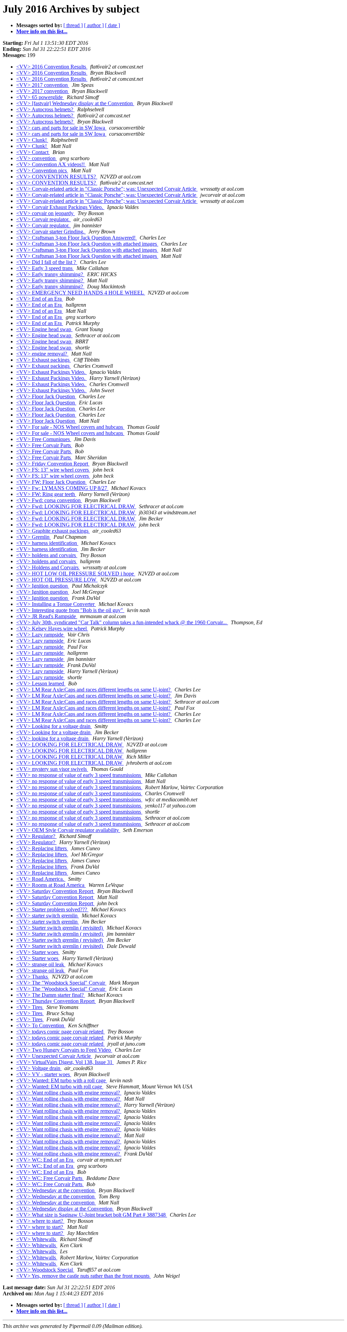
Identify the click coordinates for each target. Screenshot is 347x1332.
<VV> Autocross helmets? (45, 109)
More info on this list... (41, 31)
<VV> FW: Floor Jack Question (51, 482)
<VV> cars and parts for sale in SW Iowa (61, 128)
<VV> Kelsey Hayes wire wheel (52, 628)
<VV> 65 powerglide (40, 97)
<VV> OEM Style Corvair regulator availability (68, 830)
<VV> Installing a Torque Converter (56, 604)
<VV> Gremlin (33, 537)
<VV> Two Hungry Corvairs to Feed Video (64, 1050)
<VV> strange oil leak (40, 964)
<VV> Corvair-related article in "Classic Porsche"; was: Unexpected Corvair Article (107, 189)
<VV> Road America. (40, 879)
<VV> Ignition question (42, 586)
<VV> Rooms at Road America (51, 885)
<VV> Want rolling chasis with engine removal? (68, 1093)
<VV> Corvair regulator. (43, 219)
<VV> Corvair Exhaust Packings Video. (60, 207)
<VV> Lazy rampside (40, 635)
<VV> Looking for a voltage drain (54, 726)
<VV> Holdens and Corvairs (48, 567)
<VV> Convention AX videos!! (51, 164)
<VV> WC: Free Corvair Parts (50, 1178)
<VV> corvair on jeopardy (45, 213)
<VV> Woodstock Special (45, 1270)
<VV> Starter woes (38, 952)
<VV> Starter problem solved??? (52, 909)
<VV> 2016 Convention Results (51, 67)
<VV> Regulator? (36, 836)
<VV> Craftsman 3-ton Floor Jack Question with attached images (87, 244)
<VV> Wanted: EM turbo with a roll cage (61, 1080)
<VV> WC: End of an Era (45, 1160)
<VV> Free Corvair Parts (44, 445)
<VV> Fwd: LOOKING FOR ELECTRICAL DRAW (76, 506)
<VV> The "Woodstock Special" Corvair (61, 983)
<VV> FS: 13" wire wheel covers (53, 470)
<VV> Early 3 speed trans (45, 268)
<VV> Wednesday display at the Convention (65, 1209)
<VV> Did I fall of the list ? (46, 262)
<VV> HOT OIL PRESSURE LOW (57, 580)
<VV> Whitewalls (36, 1239)
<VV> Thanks (32, 976)
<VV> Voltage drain (39, 1068)
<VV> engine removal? (42, 354)
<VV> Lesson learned (40, 683)
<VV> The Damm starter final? (50, 995)
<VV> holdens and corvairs (46, 555)
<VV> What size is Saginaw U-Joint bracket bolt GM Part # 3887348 (91, 1215)
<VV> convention (36, 158)
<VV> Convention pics (42, 170)
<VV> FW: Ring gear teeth (46, 494)
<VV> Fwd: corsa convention (49, 500)
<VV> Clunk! (32, 140)
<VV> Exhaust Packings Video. (51, 372)
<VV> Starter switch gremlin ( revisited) (60, 928)
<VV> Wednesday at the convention (56, 1190)
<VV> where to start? (40, 1221)
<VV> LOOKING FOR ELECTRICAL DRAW (70, 744)
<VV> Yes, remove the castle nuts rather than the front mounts (83, 1276)
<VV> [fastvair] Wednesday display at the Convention (75, 103)
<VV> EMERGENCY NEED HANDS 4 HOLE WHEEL (80, 293)
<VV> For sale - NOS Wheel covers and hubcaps (70, 427)
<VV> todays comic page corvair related (60, 1031)
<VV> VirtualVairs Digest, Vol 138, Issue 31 (65, 1062)
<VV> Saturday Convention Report (55, 891)
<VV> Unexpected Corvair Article (54, 1056)
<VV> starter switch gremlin (47, 915)
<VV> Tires (30, 1007)
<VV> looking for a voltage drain (53, 738)
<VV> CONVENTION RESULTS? (56, 176)
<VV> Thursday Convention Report (56, 1001)
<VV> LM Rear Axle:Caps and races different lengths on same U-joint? (94, 689)
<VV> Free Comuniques (43, 439)
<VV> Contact (33, 152)
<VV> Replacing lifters (42, 848)
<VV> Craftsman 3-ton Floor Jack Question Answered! (76, 238)
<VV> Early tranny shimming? (50, 274)
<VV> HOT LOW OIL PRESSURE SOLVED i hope (75, 573)
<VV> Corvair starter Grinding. (51, 231)
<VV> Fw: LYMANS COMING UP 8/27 (62, 488)
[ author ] (94, 25)
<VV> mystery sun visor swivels (52, 769)
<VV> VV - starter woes (43, 1074)
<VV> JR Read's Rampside (46, 616)
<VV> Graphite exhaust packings (53, 531)
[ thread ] (73, 25)
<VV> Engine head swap (44, 329)
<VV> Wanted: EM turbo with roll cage (59, 1086)
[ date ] (112, 25)
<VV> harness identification (47, 543)
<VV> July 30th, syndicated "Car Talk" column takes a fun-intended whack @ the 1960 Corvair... (122, 622)
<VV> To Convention (40, 1025)
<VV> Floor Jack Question (46, 396)
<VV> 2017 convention (42, 85)
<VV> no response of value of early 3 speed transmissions (79, 775)
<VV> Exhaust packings (43, 360)
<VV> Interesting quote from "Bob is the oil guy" (70, 610)
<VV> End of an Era (39, 299)
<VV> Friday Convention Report (52, 464)
